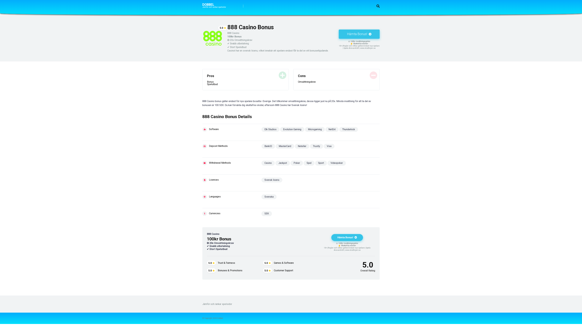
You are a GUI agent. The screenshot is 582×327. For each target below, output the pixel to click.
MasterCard (285, 146)
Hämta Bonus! (357, 34)
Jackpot (282, 163)
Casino (268, 163)
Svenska (269, 196)
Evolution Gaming (292, 129)
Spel (309, 163)
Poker (297, 163)
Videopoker (337, 163)
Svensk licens (271, 179)
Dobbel (208, 4)
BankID (268, 146)
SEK (266, 213)
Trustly (316, 146)
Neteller (302, 146)
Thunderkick (348, 129)
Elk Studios (270, 129)
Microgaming (315, 129)
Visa (329, 146)
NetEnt (332, 129)
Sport (321, 163)
